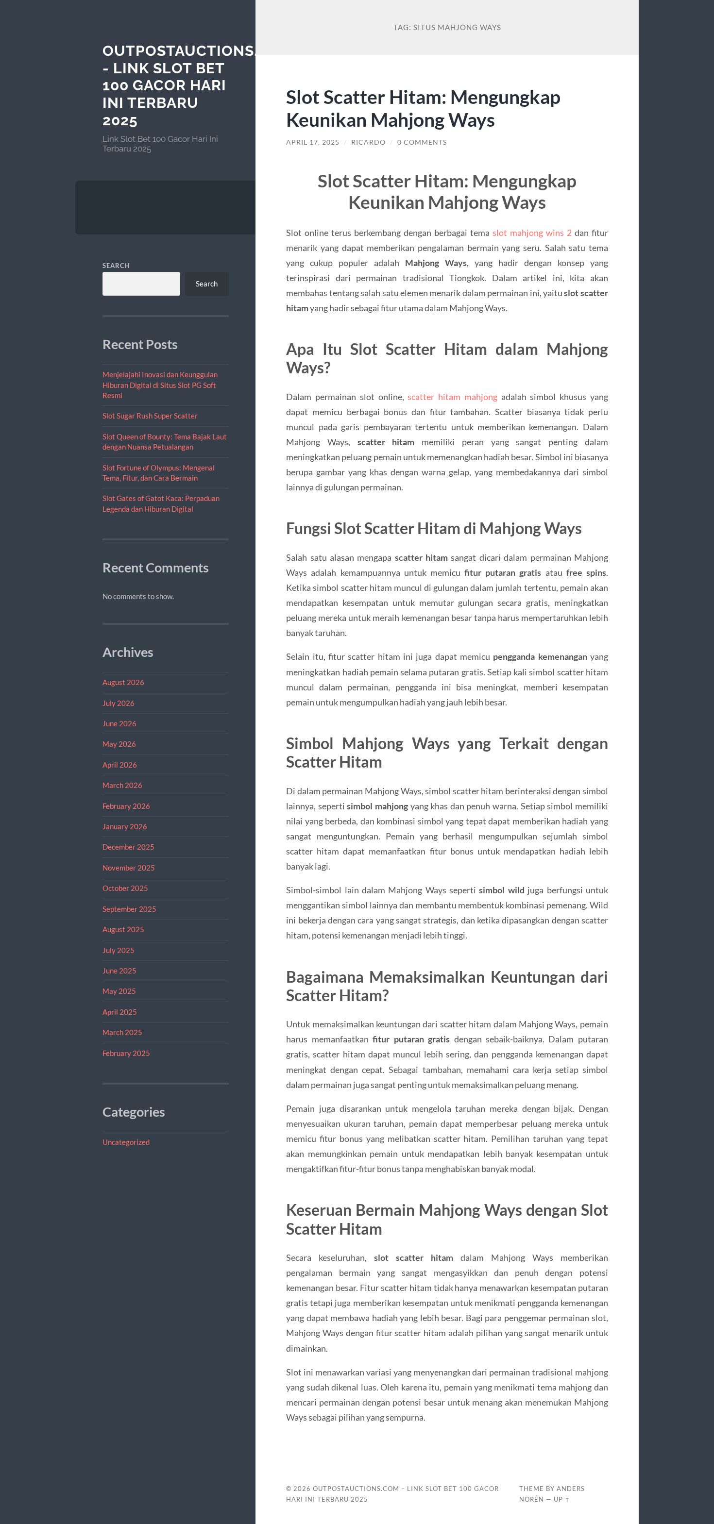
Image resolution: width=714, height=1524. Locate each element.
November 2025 (128, 867)
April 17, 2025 (313, 142)
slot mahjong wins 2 (532, 232)
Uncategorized (126, 1142)
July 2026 (118, 703)
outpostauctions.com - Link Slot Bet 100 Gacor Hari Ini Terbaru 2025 (197, 85)
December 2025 (128, 846)
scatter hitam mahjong (452, 396)
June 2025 (119, 970)
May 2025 (119, 991)
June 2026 (119, 723)
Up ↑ (562, 1499)
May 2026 (119, 743)
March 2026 (122, 785)
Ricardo (368, 142)
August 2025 (123, 929)
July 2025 (118, 950)
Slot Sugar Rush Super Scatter (150, 415)
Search (116, 265)
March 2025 (122, 1032)
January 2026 (124, 826)
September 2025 (129, 908)
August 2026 (123, 682)
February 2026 (126, 806)
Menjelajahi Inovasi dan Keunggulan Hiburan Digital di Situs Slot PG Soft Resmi (160, 385)
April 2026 (119, 764)
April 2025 (119, 1011)
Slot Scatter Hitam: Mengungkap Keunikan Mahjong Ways (423, 108)
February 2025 (126, 1053)
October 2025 (125, 888)
